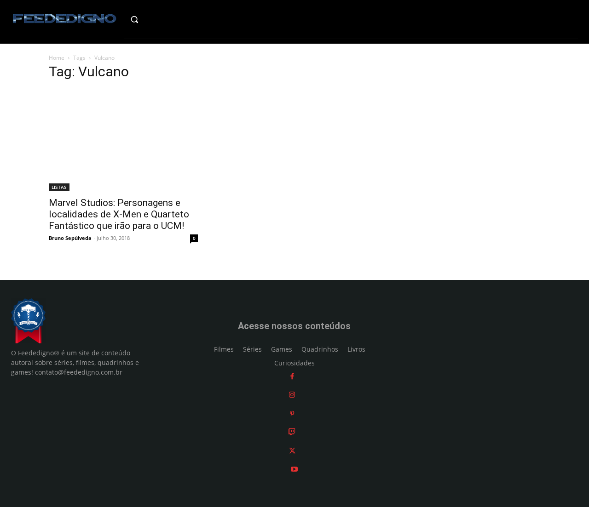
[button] (150, 19)
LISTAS (59, 187)
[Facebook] (292, 376)
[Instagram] (292, 395)
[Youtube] (294, 469)
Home (56, 58)
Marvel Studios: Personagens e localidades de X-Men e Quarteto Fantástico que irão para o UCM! (119, 214)
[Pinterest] (292, 413)
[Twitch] (292, 432)
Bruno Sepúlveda (70, 237)
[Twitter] (292, 451)
